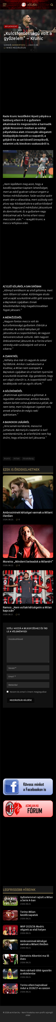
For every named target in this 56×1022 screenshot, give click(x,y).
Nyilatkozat (11, 26)
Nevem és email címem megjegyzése (28, 692)
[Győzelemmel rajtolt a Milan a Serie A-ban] (10, 901)
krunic (7, 458)
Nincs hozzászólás (16, 48)
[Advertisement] (28, 82)
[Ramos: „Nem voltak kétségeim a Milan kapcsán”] (28, 587)
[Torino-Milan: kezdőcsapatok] (10, 915)
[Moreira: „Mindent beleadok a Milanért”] (28, 541)
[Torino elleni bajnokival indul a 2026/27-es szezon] (10, 988)
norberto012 (18, 45)
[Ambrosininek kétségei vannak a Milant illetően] (28, 492)
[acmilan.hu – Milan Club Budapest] (29, 4)
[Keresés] (51, 5)
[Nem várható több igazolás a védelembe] (10, 974)
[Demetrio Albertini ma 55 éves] (10, 959)
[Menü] (4, 5)
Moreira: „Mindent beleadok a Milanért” (28, 561)
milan (16, 458)
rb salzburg (28, 458)
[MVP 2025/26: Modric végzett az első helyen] (10, 930)
